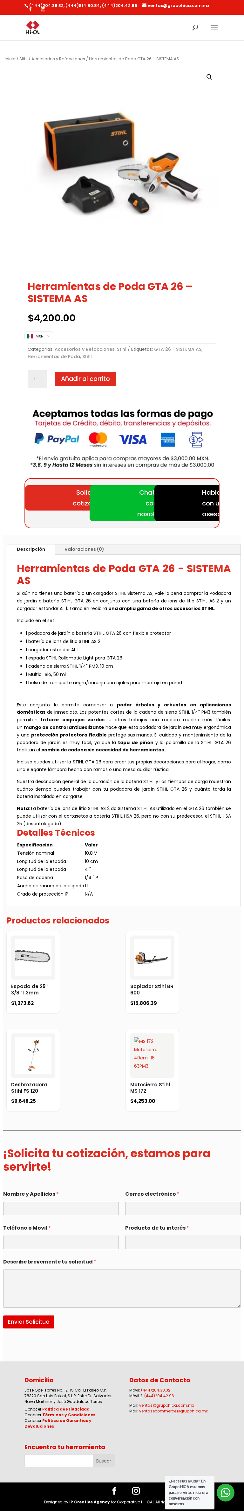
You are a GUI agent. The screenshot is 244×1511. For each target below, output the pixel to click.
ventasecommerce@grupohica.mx (173, 1411)
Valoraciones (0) (84, 549)
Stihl (23, 59)
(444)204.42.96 (159, 1395)
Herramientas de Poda (54, 356)
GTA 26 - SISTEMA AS (177, 349)
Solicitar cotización (89, 498)
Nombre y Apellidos (31, 1194)
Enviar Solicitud (29, 1322)
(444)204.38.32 (155, 1390)
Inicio (10, 59)
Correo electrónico (152, 1194)
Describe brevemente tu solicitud (49, 1262)
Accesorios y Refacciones (58, 59)
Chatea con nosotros (151, 503)
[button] (209, 77)
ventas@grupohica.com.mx (166, 1405)
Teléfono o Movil (27, 1228)
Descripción (31, 549)
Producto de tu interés (157, 1228)
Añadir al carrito (85, 379)
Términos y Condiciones (68, 1415)
